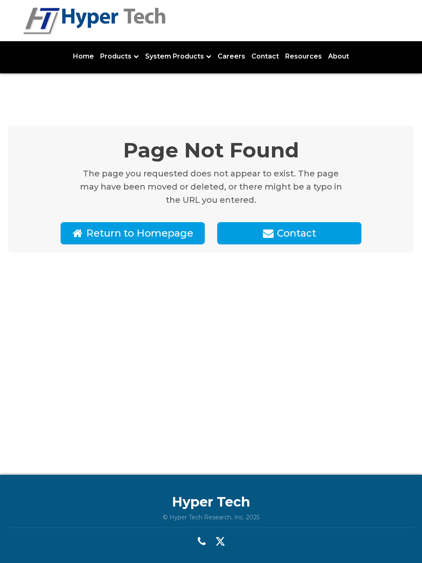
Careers (231, 56)
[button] (133, 233)
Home (83, 56)
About (338, 56)
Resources (303, 56)
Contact (265, 56)
